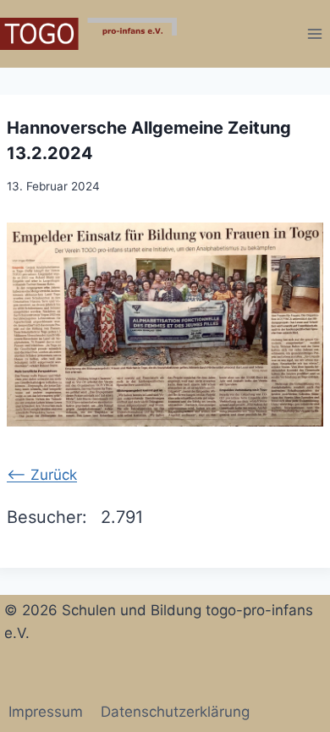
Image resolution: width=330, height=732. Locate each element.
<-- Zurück (42, 474)
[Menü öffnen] (314, 33)
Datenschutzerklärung (175, 711)
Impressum (45, 711)
